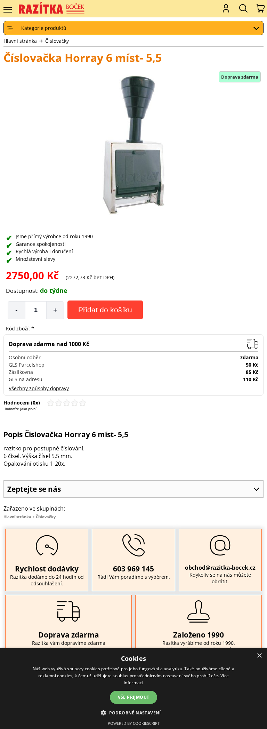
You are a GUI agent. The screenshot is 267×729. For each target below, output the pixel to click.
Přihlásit (225, 8)
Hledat (242, 8)
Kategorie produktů (43, 28)
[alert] (133, 688)
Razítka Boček (52, 8)
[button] (133, 712)
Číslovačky (57, 41)
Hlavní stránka (20, 41)
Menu (7, 10)
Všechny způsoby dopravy (39, 388)
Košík (260, 8)
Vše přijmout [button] (133, 697)
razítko (12, 448)
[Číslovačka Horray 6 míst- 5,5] (133, 145)
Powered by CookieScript (134, 723)
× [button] (259, 655)
